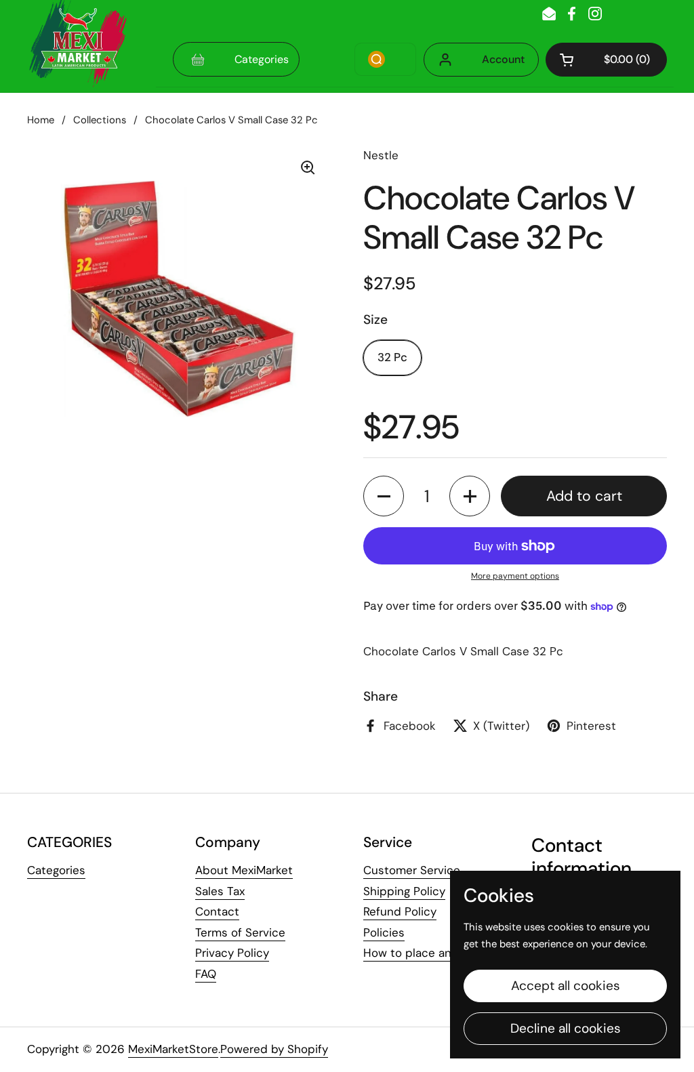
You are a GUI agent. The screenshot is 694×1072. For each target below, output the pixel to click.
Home (40, 120)
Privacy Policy (232, 952)
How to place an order (423, 952)
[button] (606, 60)
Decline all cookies (565, 1028)
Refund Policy (399, 911)
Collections (99, 120)
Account (503, 59)
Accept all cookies (565, 985)
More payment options (515, 576)
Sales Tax (220, 891)
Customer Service (411, 870)
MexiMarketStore (173, 1049)
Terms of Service (240, 932)
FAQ (205, 973)
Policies (384, 932)
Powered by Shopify (274, 1049)
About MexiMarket (244, 870)
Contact (217, 911)
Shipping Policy (404, 891)
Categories (56, 870)
